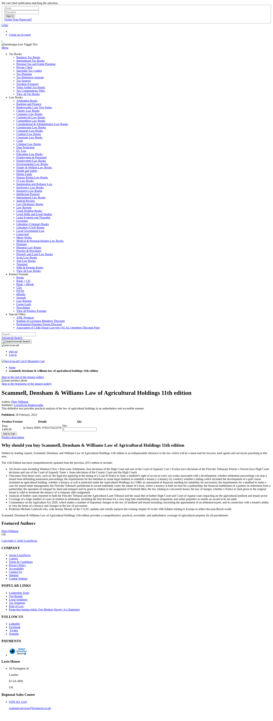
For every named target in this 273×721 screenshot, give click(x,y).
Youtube (14, 633)
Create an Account (20, 34)
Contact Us (15, 571)
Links (4, 25)
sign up (13, 351)
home (12, 367)
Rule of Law (16, 606)
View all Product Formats (31, 310)
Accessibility (16, 568)
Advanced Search (11, 337)
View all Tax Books (28, 94)
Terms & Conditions (21, 561)
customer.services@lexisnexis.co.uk (30, 708)
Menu (4, 47)
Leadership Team (19, 592)
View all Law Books (28, 270)
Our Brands (16, 596)
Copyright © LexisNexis (19, 540)
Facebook (14, 627)
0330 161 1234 (18, 701)
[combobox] (18, 334)
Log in (13, 354)
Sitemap (13, 575)
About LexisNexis (19, 555)
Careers (13, 558)
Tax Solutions (17, 602)
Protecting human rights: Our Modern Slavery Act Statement (44, 609)
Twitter (13, 630)
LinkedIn (14, 623)
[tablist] (136, 437)
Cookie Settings (18, 578)
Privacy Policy (17, 565)
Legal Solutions (18, 599)
